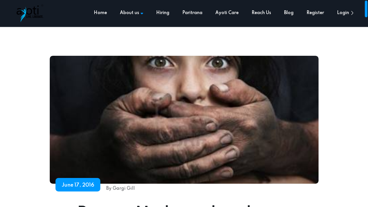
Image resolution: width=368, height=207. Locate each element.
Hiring (162, 13)
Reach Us (261, 13)
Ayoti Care (227, 13)
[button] (352, 13)
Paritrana (192, 13)
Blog (289, 13)
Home (100, 13)
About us (129, 13)
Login (343, 13)
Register (315, 13)
